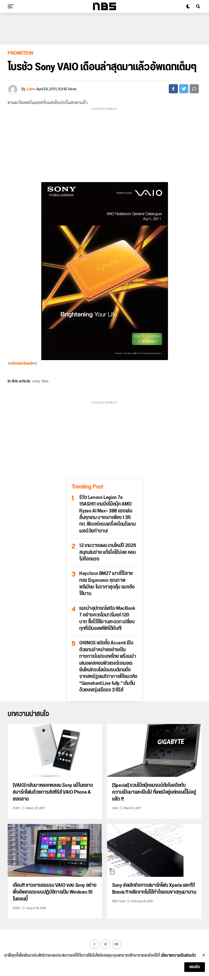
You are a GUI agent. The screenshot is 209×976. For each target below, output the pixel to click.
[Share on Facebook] (173, 88)
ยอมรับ (194, 967)
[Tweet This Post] (183, 88)
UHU (115, 808)
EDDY (16, 808)
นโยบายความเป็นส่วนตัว (178, 955)
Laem (31, 89)
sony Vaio (40, 381)
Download (22, 363)
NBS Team (118, 901)
